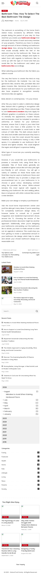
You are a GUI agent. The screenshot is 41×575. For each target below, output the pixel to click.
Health (4, 461)
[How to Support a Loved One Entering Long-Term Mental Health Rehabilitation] (7, 280)
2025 (5, 418)
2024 (5, 422)
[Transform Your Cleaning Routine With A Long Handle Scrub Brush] (11, 540)
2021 (4, 432)
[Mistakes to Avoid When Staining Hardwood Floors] (7, 269)
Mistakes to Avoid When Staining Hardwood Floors (21, 322)
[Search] (37, 3)
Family (4, 453)
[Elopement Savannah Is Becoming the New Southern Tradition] (7, 290)
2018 (4, 442)
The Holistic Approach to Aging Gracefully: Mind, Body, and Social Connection (24, 299)
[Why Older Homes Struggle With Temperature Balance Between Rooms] (30, 512)
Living (4, 477)
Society (4, 489)
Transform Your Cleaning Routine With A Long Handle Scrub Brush (11, 551)
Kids (3, 469)
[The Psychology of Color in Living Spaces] (11, 512)
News (3, 481)
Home (5, 10)
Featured (5, 457)
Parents (4, 485)
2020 (5, 435)
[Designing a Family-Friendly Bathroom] (30, 540)
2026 (5, 387)
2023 (5, 425)
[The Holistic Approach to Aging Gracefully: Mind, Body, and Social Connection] (7, 301)
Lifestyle (4, 473)
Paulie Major (9, 20)
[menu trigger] (4, 3)
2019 (4, 439)
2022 (5, 429)
